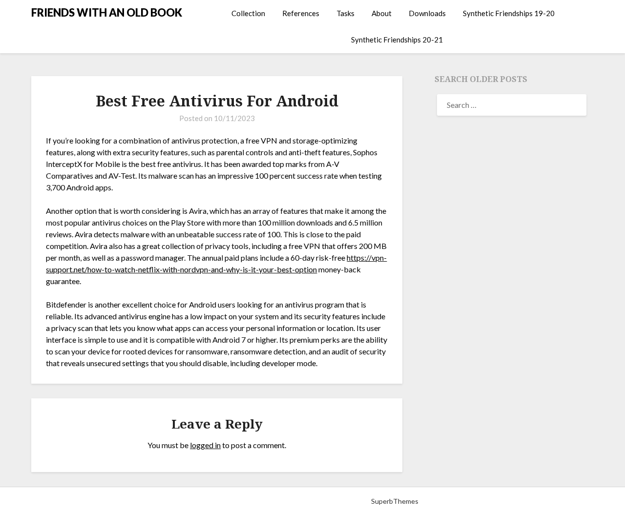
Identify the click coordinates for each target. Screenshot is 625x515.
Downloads (427, 13)
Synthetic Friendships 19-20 (509, 13)
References (300, 13)
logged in (205, 445)
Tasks (345, 13)
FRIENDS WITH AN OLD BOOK (106, 12)
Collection (248, 13)
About (382, 13)
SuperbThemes (394, 501)
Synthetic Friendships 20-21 (397, 39)
